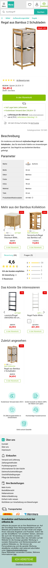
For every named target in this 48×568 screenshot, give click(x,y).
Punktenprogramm (9, 466)
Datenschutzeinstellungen (16, 550)
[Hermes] (31, 514)
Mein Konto (6, 487)
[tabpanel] (24, 48)
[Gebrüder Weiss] (17, 514)
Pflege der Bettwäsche (10, 478)
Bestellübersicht (8, 490)
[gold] (33, 321)
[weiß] (29, 321)
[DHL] (7, 514)
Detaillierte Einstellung (24, 564)
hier (14, 554)
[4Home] (3, 18)
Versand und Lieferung (11, 460)
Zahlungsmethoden (9, 463)
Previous (4, 230)
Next (44, 230)
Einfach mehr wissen (10, 499)
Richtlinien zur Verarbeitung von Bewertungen (20, 502)
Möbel (8, 18)
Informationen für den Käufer (13, 469)
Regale (34, 18)
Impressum (6, 450)
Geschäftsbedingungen (11, 475)
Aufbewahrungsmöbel (21, 18)
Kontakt (5, 444)
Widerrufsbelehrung (9, 496)
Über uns (5, 447)
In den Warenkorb (24, 97)
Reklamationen (8, 493)
